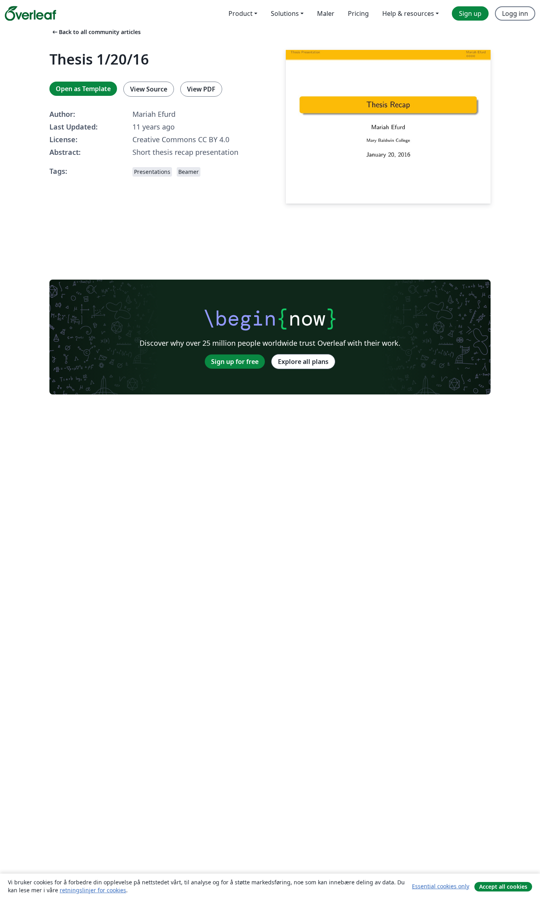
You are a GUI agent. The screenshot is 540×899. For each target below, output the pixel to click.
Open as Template (83, 88)
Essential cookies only (440, 886)
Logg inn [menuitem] (515, 13)
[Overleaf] (30, 13)
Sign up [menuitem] (470, 13)
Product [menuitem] (240, 13)
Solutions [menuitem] (285, 13)
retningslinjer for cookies (93, 890)
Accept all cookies (503, 886)
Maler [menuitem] (325, 13)
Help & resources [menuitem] (408, 13)
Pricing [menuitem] (358, 13)
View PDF (201, 89)
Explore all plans (303, 361)
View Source (148, 89)
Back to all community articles (96, 32)
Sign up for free (235, 361)
